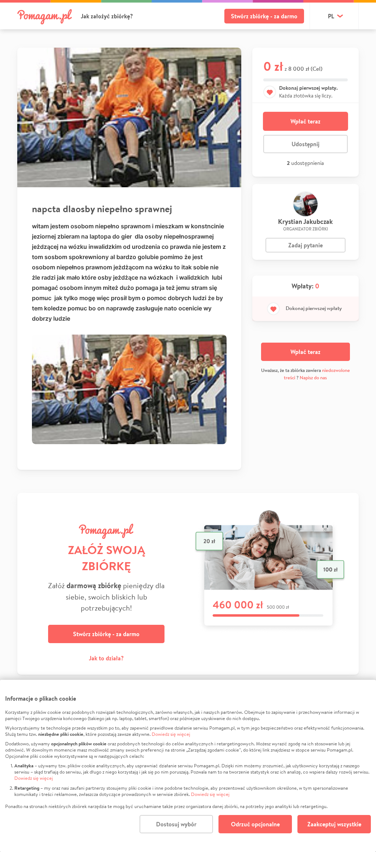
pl (331, 16)
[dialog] (188, 766)
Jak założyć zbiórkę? (107, 16)
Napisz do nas (313, 378)
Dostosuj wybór (176, 824)
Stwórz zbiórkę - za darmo (264, 16)
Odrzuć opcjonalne (255, 824)
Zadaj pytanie (305, 245)
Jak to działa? (106, 658)
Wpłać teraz (305, 121)
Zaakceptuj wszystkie (334, 824)
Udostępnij (305, 144)
